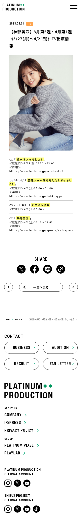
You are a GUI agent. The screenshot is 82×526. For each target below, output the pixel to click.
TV (29, 24)
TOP (7, 319)
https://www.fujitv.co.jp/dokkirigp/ (35, 196)
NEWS (18, 319)
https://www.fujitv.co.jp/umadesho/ (36, 171)
